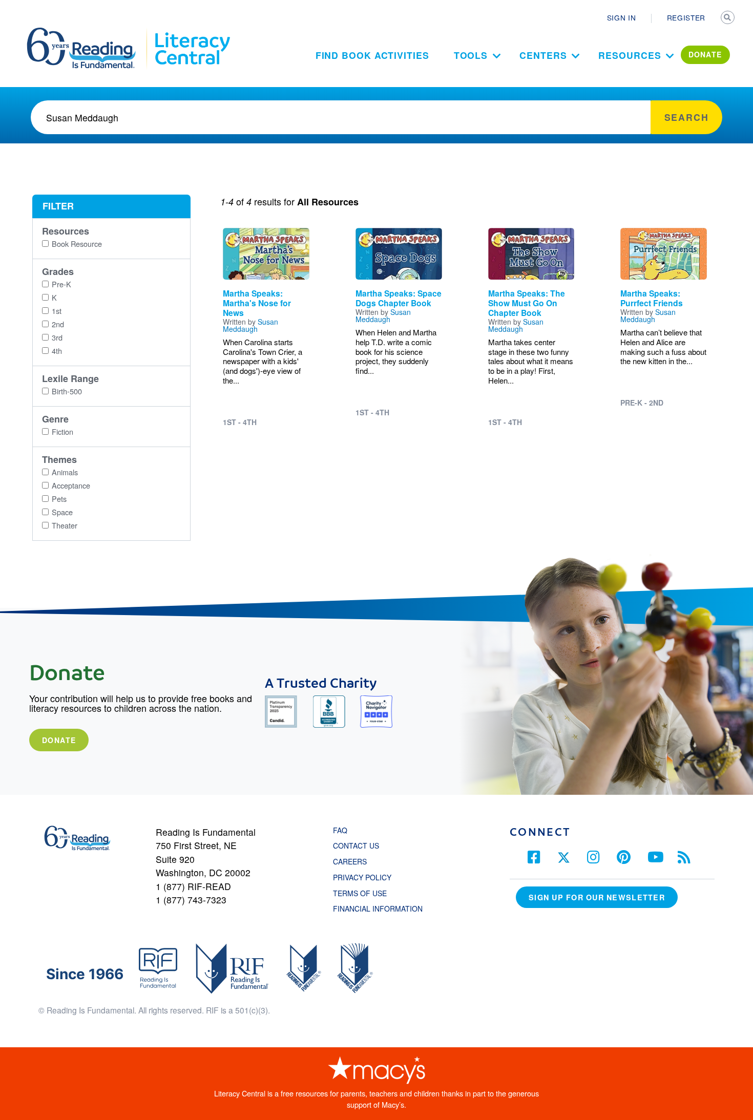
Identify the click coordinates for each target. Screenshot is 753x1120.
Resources (629, 55)
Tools (471, 55)
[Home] (88, 32)
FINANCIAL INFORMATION (378, 908)
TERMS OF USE (365, 893)
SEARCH (728, 18)
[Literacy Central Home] (192, 32)
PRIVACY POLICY (362, 877)
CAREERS (350, 861)
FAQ (340, 830)
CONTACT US (359, 845)
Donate (59, 740)
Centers (543, 55)
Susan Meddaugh (250, 325)
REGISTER (686, 17)
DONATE (705, 54)
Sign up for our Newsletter (597, 897)
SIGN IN (621, 17)
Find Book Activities (372, 55)
